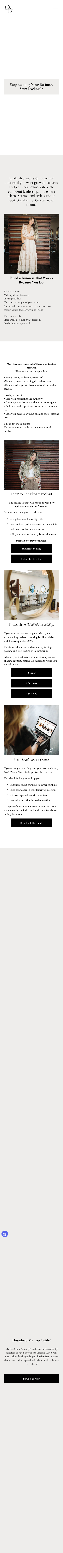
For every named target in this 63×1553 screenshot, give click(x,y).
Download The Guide (31, 822)
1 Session (31, 672)
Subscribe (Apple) (31, 548)
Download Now (31, 1378)
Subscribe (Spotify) (31, 558)
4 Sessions (31, 693)
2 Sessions (31, 683)
